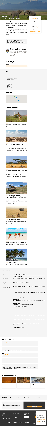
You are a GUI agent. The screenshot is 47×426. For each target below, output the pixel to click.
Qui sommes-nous (4, 414)
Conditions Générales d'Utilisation (6, 418)
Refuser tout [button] (43, 421)
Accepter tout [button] (39, 421)
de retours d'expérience (24, 371)
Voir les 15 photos (5, 16)
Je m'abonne (34, 406)
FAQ (13, 414)
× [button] (45, 411)
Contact (14, 415)
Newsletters (3, 417)
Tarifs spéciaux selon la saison (6, 273)
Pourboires (4, 286)
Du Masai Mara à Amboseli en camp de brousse (37, 384)
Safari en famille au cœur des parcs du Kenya (23, 383)
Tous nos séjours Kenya (41, 375)
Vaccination (4, 283)
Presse (3, 415)
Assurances (4, 282)
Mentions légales (27, 422)
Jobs (2, 416)
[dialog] (41, 418)
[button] (14, 96)
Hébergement (4, 274)
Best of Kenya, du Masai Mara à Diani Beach (8, 383)
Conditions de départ (5, 278)
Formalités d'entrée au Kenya (6, 287)
